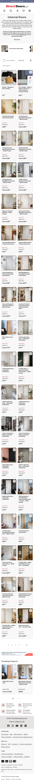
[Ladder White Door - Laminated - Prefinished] (25, 392)
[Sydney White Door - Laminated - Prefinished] (8, 486)
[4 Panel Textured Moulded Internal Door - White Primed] (8, 138)
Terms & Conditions (7, 754)
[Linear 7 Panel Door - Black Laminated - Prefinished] (8, 423)
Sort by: (8, 60)
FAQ (9, 744)
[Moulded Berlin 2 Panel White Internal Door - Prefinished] (25, 584)
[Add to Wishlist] (14, 72)
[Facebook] (8, 725)
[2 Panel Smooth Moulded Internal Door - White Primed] (25, 106)
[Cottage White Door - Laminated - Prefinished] (8, 359)
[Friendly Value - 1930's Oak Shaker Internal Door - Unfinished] (25, 552)
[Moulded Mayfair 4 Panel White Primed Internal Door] (25, 262)
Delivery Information (26, 744)
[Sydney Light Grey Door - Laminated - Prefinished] (25, 455)
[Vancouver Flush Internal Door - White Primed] (8, 552)
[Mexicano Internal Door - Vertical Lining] (25, 615)
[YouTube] (17, 725)
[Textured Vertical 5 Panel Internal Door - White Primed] (8, 584)
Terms (2, 779)
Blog (11, 734)
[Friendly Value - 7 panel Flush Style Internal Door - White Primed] (25, 359)
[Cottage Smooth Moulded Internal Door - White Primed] (8, 169)
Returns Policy (5, 747)
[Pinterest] (21, 725)
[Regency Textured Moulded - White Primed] (8, 201)
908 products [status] (6, 65)
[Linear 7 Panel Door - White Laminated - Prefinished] (25, 423)
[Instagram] (12, 725)
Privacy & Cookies (6, 757)
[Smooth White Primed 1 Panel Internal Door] (25, 232)
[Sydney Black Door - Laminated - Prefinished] (8, 455)
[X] (25, 725)
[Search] (11, 11)
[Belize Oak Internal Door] (8, 327)
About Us (4, 744)
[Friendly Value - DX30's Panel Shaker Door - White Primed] (8, 615)
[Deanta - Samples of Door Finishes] (8, 77)
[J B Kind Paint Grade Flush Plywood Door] (8, 106)
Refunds (8, 779)
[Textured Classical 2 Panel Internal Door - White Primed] (8, 294)
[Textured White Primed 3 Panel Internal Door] (8, 232)
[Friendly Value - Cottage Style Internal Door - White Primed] (8, 521)
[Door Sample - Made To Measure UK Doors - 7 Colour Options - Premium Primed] (25, 77)
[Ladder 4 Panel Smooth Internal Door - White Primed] (25, 169)
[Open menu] (4, 11)
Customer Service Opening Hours (22, 737)
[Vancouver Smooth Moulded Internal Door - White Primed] (25, 201)
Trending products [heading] (9, 661)
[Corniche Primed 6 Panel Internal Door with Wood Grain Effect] (25, 294)
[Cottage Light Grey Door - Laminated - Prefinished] (25, 327)
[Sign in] (17, 11)
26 (26, 645)
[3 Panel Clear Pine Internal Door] (25, 521)
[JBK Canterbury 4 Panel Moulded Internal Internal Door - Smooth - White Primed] (25, 486)
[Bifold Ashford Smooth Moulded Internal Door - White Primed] (24, 671)
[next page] (30, 645)
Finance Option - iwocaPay (21, 757)
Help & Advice (18, 734)
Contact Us (15, 744)
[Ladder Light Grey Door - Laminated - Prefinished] (8, 392)
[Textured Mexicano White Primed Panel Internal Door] (8, 262)
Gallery (26, 734)
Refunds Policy (18, 754)
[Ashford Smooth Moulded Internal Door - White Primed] (25, 138)
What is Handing (6, 737)
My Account (4, 734)
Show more (17, 39)
